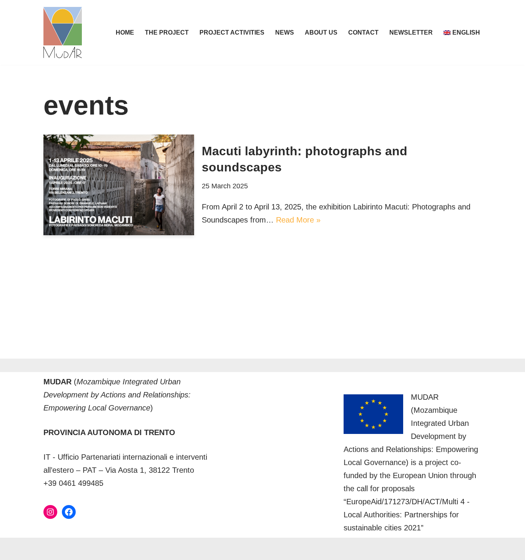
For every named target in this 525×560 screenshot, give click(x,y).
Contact (363, 32)
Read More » (298, 220)
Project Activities (231, 32)
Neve (52, 549)
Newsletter (411, 32)
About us (321, 32)
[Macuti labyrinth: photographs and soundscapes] (118, 185)
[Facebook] (69, 512)
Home (125, 32)
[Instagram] (50, 512)
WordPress (129, 549)
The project (167, 32)
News (284, 32)
